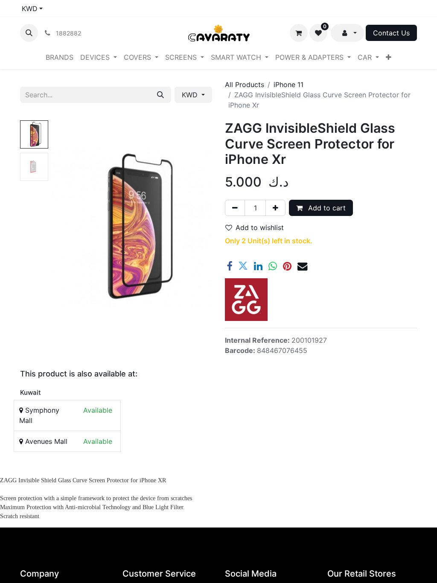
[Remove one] (235, 208)
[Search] (160, 95)
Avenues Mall (45, 441)
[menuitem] (59, 57)
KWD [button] (191, 94)
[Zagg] (246, 299)
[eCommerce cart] (299, 33)
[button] (29, 33)
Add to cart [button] (326, 208)
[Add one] (275, 208)
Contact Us (391, 33)
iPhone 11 (288, 84)
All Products (244, 84)
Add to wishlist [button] (260, 227)
